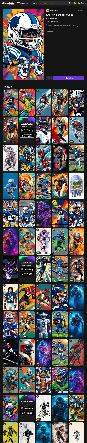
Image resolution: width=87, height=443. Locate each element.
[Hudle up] (43, 380)
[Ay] (10, 213)
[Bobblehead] (27, 380)
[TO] (27, 324)
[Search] (69, 3)
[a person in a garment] (60, 324)
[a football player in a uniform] (60, 241)
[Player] (43, 269)
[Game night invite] (10, 408)
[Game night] (43, 186)
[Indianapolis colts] (10, 324)
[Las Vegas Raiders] (76, 102)
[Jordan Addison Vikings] (76, 186)
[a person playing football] (60, 213)
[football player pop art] (27, 102)
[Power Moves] (60, 352)
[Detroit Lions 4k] (10, 186)
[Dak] (60, 269)
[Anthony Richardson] (27, 213)
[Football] (10, 158)
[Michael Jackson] (10, 297)
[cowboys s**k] (43, 324)
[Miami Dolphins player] (10, 380)
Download (69, 78)
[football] (10, 102)
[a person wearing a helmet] (60, 380)
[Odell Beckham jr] (10, 269)
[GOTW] (76, 158)
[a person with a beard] (60, 297)
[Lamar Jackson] (43, 130)
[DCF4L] (76, 213)
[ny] (27, 158)
